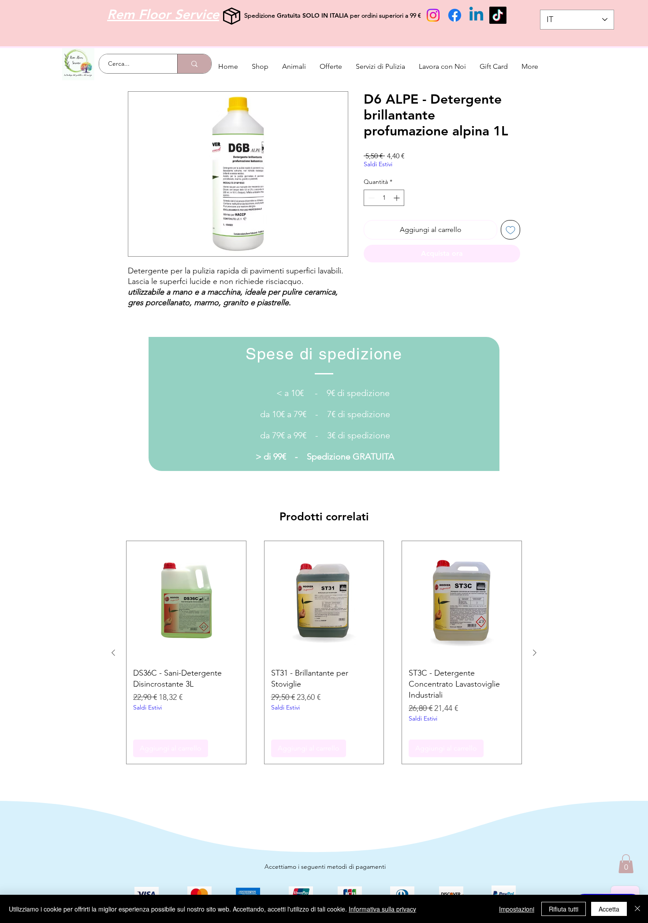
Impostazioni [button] (516, 908)
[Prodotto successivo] (534, 652)
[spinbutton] (384, 198)
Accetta (609, 908)
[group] (324, 652)
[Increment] (397, 198)
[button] (626, 863)
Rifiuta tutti (563, 908)
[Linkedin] (476, 15)
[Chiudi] (637, 909)
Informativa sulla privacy (382, 908)
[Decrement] (370, 198)
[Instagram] (433, 15)
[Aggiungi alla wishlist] (510, 229)
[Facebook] (454, 15)
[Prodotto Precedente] (113, 652)
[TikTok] (497, 15)
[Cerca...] (194, 63)
